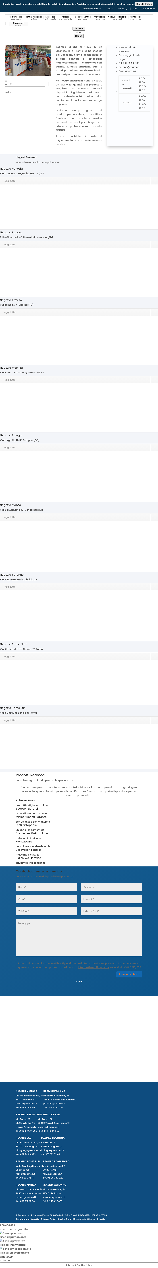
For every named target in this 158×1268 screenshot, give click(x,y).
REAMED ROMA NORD (56, 1161)
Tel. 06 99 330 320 (53, 1177)
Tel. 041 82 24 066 (128, 63)
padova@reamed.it (54, 1103)
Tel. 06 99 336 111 (25, 1177)
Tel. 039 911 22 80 (25, 1201)
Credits (101, 1219)
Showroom (18, 24)
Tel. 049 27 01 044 (53, 1107)
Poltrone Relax (16, 18)
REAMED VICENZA (49, 1114)
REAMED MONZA (26, 1185)
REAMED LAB (23, 1138)
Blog (135, 9)
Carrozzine (99, 18)
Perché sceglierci (92, 9)
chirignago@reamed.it (28, 1150)
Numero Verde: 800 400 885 (48, 1215)
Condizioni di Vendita (28, 1219)
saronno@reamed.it (54, 1197)
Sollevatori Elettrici (117, 18)
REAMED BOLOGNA (53, 1138)
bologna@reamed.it (52, 1150)
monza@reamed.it (26, 1197)
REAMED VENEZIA (26, 1091)
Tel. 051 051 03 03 (50, 1154)
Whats (6, 1256)
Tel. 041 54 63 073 (26, 1154)
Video (121, 9)
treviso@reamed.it (26, 1127)
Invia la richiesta (129, 974)
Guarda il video (144, 4)
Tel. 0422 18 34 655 (26, 1130)
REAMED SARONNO (54, 1185)
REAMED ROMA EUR (28, 1161)
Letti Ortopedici (34, 18)
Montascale (136, 18)
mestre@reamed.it (26, 1103)
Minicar (65, 18)
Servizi (109, 9)
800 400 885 (149, 9)
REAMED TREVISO (27, 1114)
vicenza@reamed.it (48, 1127)
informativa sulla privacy (93, 967)
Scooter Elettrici (83, 18)
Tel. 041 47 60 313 (25, 1107)
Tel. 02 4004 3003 (52, 1201)
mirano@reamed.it (129, 67)
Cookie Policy (65, 1219)
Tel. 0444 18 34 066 (48, 1130)
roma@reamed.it (25, 1173)
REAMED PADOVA (54, 1091)
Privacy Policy (48, 1219)
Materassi (50, 18)
